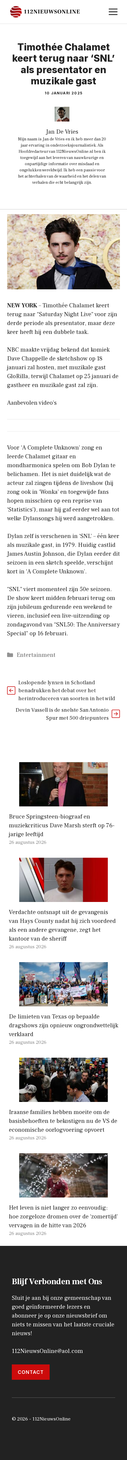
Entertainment (36, 655)
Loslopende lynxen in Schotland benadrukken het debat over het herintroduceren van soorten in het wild (66, 690)
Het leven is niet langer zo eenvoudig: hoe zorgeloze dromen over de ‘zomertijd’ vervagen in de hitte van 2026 (63, 1216)
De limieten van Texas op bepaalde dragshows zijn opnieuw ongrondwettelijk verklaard (63, 1025)
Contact (31, 1372)
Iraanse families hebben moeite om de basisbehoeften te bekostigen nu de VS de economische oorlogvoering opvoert (63, 1121)
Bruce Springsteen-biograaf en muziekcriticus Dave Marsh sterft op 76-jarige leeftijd (62, 825)
